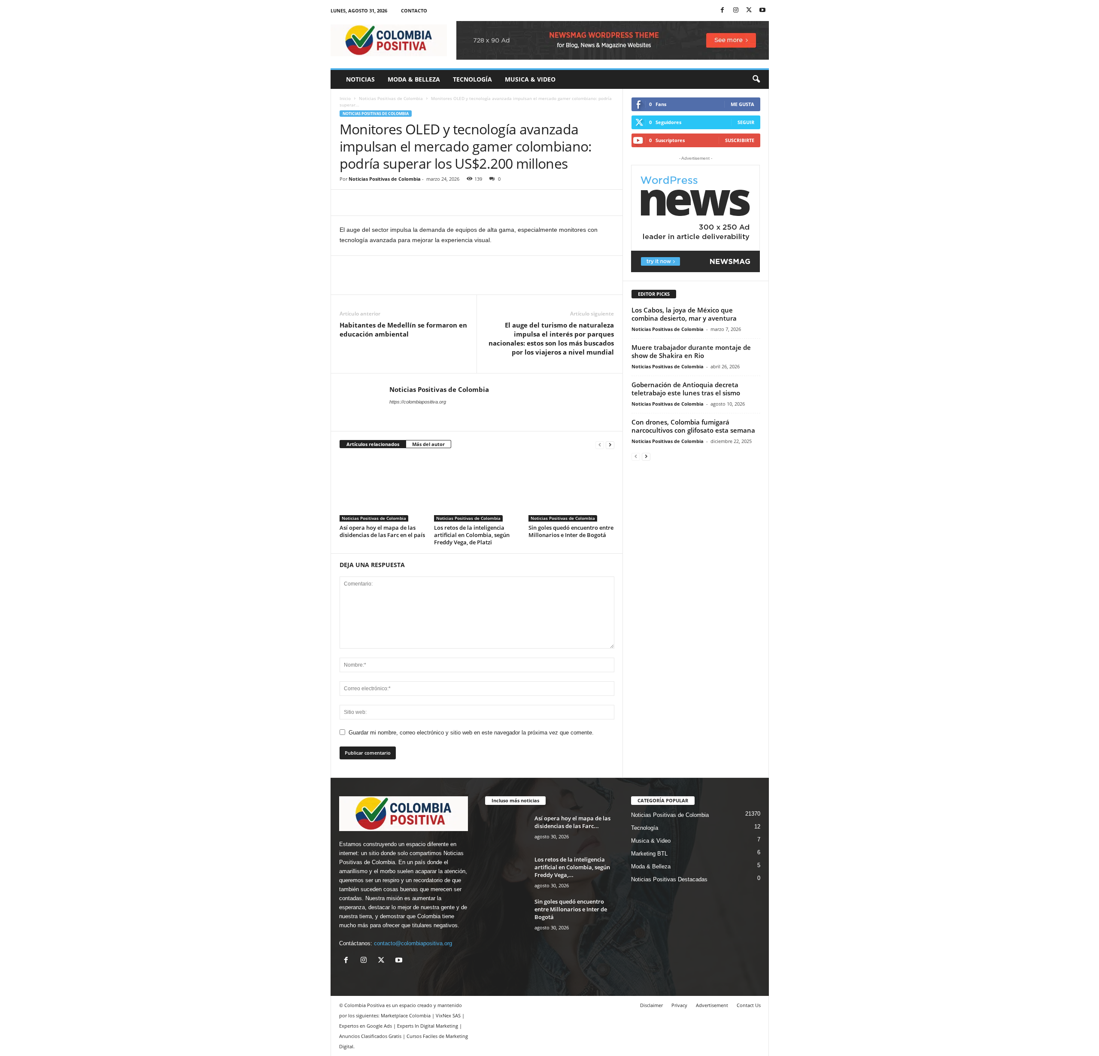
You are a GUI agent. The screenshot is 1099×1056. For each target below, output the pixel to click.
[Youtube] (762, 10)
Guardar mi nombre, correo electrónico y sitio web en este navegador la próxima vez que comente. (471, 732)
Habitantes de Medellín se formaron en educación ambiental (403, 329)
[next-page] (610, 444)
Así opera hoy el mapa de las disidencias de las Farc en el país (382, 531)
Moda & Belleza (414, 79)
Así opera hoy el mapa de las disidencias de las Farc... (572, 822)
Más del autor (428, 444)
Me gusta (742, 104)
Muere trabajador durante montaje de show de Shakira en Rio (691, 351)
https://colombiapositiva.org (417, 401)
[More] (428, 202)
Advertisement (712, 1005)
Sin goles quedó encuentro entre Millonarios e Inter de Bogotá (570, 531)
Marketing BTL (649, 853)
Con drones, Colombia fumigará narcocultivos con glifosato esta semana (693, 426)
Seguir (746, 122)
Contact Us (749, 1005)
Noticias (360, 79)
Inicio (345, 98)
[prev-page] (599, 444)
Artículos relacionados (372, 444)
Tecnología (472, 79)
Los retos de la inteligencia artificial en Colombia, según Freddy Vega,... (572, 867)
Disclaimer (651, 1005)
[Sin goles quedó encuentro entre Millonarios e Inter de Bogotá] (571, 489)
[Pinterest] (387, 202)
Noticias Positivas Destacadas (669, 879)
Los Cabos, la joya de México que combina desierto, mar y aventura (684, 314)
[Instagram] (736, 10)
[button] (756, 79)
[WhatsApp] (407, 202)
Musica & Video (530, 79)
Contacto (414, 10)
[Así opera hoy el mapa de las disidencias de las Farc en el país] (382, 489)
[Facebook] (722, 10)
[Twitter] (749, 10)
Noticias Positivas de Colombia (391, 98)
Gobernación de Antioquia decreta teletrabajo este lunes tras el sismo (685, 388)
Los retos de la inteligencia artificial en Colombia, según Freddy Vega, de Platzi (472, 535)
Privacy (679, 1005)
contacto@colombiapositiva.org (413, 943)
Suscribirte (739, 140)
